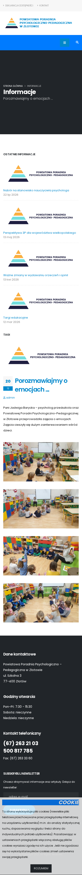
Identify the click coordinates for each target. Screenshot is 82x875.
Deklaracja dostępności (19, 5)
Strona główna (13, 86)
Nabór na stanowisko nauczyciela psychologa (36, 190)
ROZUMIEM (41, 868)
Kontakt (44, 5)
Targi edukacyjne (15, 317)
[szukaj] (77, 42)
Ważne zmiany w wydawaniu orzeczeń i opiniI (35, 275)
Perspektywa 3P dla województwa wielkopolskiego (39, 233)
